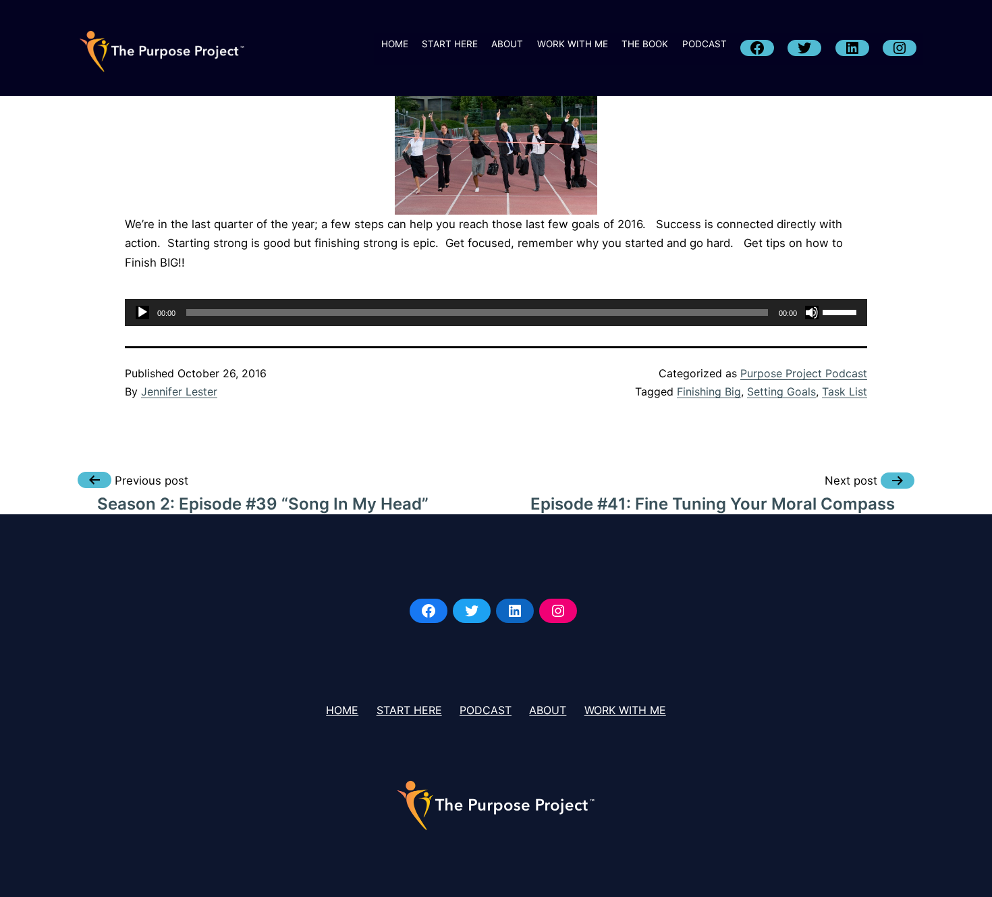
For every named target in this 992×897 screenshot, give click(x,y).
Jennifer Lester (179, 391)
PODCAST (704, 43)
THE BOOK (645, 43)
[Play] (142, 312)
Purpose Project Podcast (803, 373)
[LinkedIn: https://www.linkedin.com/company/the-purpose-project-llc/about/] (515, 611)
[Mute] (812, 312)
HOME (394, 43)
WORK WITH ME (572, 43)
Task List (844, 391)
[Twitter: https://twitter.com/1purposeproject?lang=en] (472, 611)
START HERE (450, 43)
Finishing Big (709, 391)
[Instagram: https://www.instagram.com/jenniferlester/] (558, 611)
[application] (496, 312)
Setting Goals (781, 391)
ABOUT (507, 43)
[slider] (841, 311)
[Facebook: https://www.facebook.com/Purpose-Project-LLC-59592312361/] (428, 611)
